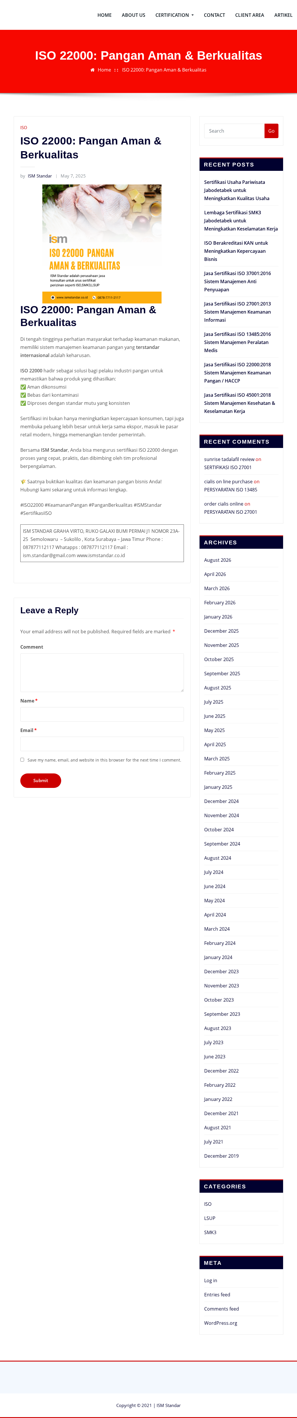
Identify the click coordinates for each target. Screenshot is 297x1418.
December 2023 (221, 971)
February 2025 (220, 773)
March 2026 (217, 588)
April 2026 (215, 574)
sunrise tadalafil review (229, 459)
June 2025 (214, 716)
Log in (210, 1280)
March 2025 (217, 758)
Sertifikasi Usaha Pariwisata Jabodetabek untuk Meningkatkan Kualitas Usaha (236, 190)
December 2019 (221, 1156)
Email (28, 730)
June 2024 (214, 886)
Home (104, 70)
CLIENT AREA (249, 15)
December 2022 (221, 1071)
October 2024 (219, 829)
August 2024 (217, 858)
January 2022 (218, 1099)
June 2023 (214, 1056)
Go (271, 131)
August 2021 (217, 1127)
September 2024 (222, 844)
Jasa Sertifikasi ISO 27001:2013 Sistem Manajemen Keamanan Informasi (237, 312)
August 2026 (217, 560)
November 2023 (221, 985)
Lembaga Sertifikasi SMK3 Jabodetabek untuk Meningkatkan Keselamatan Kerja (241, 220)
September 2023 (222, 1014)
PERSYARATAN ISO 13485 (230, 489)
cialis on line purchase (228, 481)
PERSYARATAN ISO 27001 (230, 512)
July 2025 (213, 702)
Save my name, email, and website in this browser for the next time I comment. (104, 760)
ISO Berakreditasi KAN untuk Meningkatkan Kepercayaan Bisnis (236, 251)
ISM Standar (36, 176)
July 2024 (213, 872)
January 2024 (218, 957)
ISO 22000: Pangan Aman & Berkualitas (164, 70)
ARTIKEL (283, 15)
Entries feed (217, 1294)
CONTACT (214, 15)
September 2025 (222, 673)
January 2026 (218, 617)
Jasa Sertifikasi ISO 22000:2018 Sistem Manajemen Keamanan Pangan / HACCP (237, 372)
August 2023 (217, 1028)
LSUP (209, 1218)
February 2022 (220, 1085)
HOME (104, 15)
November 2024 (221, 815)
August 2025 (217, 688)
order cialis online (223, 504)
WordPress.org (220, 1323)
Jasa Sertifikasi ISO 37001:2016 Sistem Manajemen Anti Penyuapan (237, 281)
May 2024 (214, 900)
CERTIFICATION (172, 15)
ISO (23, 127)
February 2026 (220, 602)
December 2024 (221, 801)
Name (29, 701)
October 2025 (219, 659)
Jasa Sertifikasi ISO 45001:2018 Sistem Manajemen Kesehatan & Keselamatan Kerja (239, 403)
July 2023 (213, 1042)
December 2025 (221, 631)
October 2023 (219, 1000)
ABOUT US (133, 15)
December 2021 (221, 1113)
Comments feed (221, 1309)
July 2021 (213, 1142)
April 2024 (215, 915)
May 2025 (214, 730)
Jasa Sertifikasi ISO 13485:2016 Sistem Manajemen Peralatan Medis (237, 342)
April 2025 (215, 744)
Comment (31, 647)
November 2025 (221, 645)
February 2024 (220, 943)
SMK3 (210, 1232)
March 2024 (217, 929)
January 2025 (218, 787)
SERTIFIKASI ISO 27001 (228, 467)
